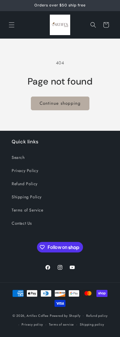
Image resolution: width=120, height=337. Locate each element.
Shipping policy (92, 324)
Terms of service (61, 324)
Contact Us (22, 223)
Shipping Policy (27, 197)
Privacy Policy (25, 170)
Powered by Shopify (65, 315)
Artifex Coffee (38, 315)
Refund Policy (25, 184)
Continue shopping (60, 103)
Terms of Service (27, 210)
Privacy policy (32, 324)
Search (18, 157)
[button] (11, 24)
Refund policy (96, 315)
